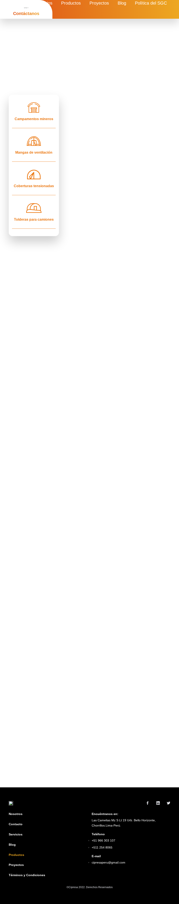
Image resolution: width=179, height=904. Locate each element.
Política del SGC (151, 3)
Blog (122, 3)
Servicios (43, 3)
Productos (71, 3)
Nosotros (17, 3)
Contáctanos (26, 13)
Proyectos (99, 3)
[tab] (34, 111)
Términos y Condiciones (27, 875)
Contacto (15, 824)
